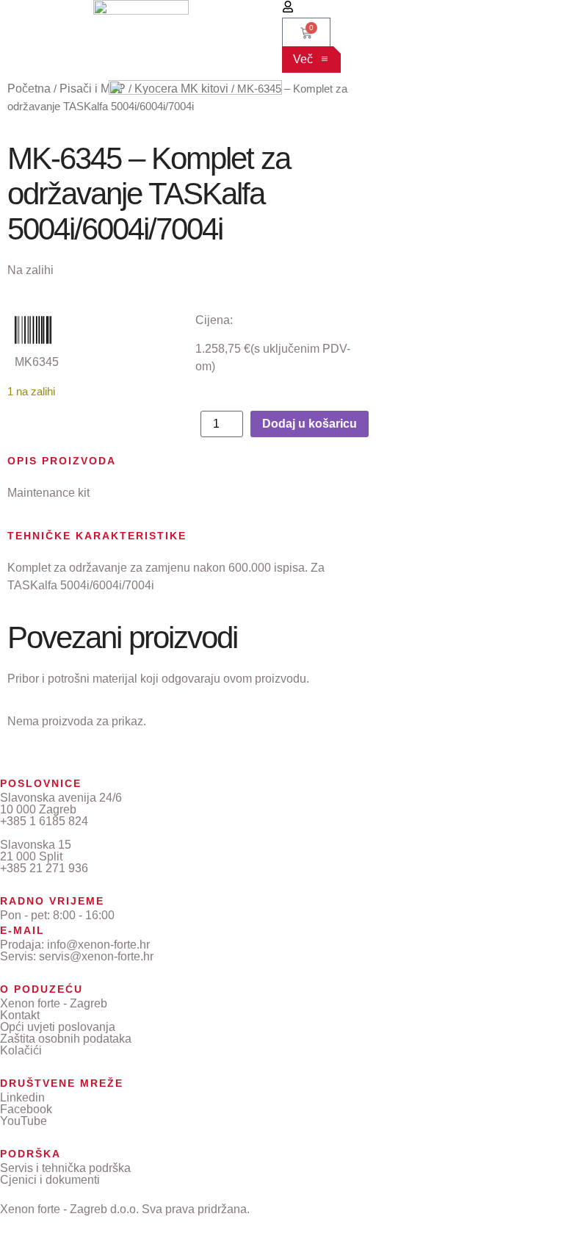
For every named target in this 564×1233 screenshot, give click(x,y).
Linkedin (22, 1097)
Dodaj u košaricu (309, 423)
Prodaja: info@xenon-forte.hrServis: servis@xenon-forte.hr (76, 950)
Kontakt (20, 1015)
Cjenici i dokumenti (50, 1179)
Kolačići (21, 1050)
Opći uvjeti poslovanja (57, 1027)
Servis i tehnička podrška (65, 1168)
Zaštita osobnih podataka (65, 1038)
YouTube (23, 1121)
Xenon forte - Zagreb (53, 1003)
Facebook (26, 1109)
